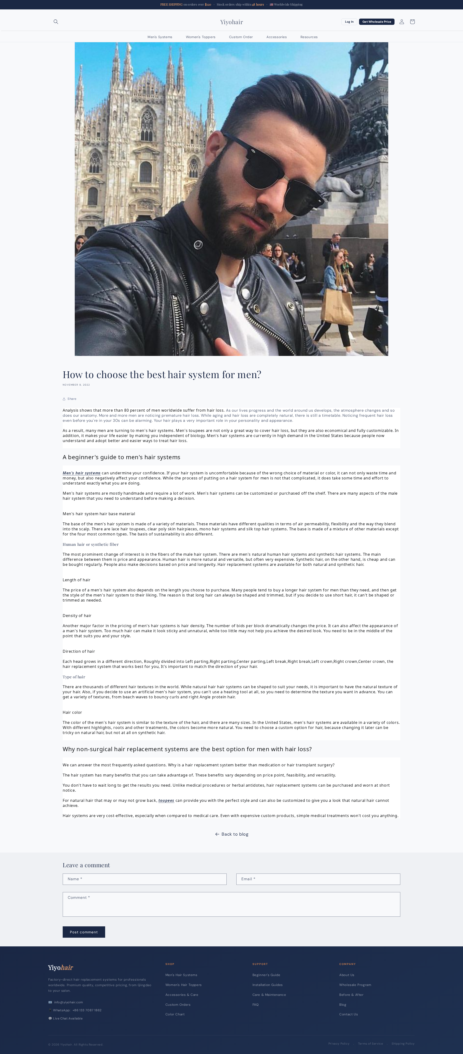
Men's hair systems (82, 473)
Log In (349, 22)
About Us (346, 975)
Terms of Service (370, 1044)
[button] (56, 21)
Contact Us (348, 1014)
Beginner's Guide (266, 975)
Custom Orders (178, 1005)
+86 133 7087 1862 (87, 1010)
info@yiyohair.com (68, 1002)
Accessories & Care (181, 995)
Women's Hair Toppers (183, 985)
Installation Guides (267, 985)
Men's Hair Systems (181, 975)
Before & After (351, 995)
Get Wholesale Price (376, 22)
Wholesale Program (355, 985)
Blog (342, 1005)
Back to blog (235, 834)
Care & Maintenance (269, 995)
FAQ (255, 1005)
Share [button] (72, 399)
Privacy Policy (338, 1044)
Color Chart (175, 1014)
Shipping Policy (403, 1044)
